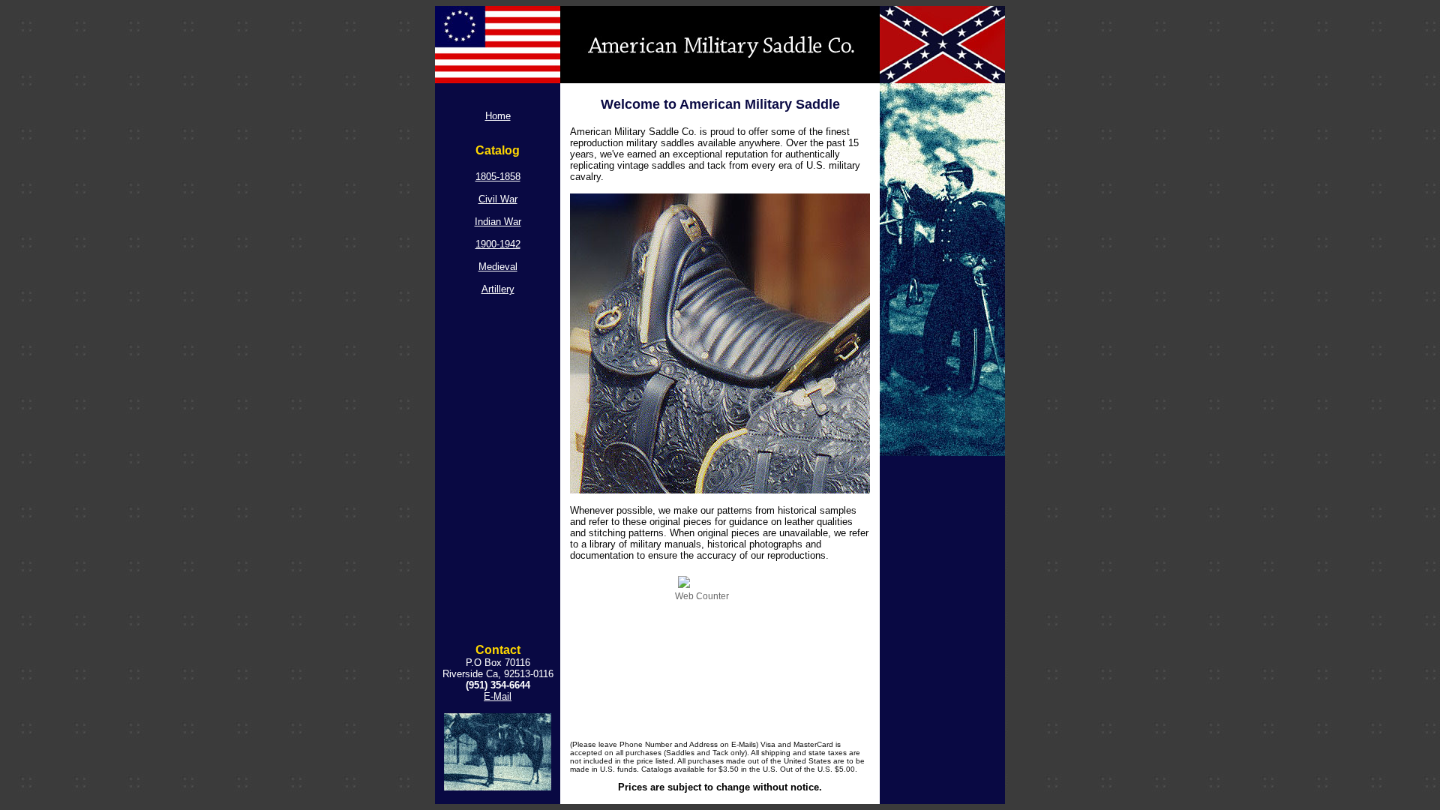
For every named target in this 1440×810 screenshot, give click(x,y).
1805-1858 (498, 176)
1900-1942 (498, 244)
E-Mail (498, 696)
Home (498, 116)
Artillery (498, 289)
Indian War (498, 221)
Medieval (498, 266)
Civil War (498, 199)
